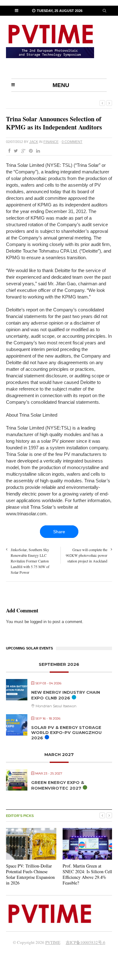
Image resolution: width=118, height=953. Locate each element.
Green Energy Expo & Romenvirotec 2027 (57, 785)
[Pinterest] (29, 151)
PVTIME (52, 942)
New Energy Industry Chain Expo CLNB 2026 (65, 695)
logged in (38, 621)
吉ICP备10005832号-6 (85, 942)
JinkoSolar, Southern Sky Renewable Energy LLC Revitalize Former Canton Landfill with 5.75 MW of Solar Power (30, 561)
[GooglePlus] (22, 151)
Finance (51, 142)
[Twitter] (14, 151)
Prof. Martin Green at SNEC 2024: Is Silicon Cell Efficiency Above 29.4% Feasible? (87, 874)
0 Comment (72, 142)
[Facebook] (8, 151)
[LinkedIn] (37, 151)
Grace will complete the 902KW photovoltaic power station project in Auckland (86, 555)
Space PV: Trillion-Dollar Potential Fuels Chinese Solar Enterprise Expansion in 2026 (30, 874)
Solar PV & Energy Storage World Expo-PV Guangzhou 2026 (66, 732)
